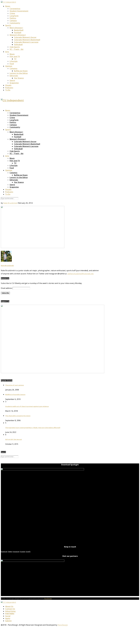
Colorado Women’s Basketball (27, 40)
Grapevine (14, 83)
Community (15, 23)
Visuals (8, 85)
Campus (13, 20)
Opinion (8, 66)
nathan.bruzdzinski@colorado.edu (80, 273)
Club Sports (15, 47)
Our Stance (19, 78)
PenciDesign (48, 598)
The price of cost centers (14, 385)
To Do (7, 90)
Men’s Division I (16, 28)
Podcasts (9, 87)
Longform (14, 16)
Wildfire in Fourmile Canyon (15, 394)
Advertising (10, 611)
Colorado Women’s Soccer (25, 37)
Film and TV (15, 56)
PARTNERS (9, 613)
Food (12, 64)
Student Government (19, 11)
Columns (13, 68)
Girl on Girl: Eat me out (13, 439)
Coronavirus (15, 8)
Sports (8, 25)
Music (12, 54)
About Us (9, 606)
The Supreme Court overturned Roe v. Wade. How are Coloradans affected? (32, 428)
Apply (7, 618)
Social (7, 616)
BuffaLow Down (21, 71)
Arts (7, 52)
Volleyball (18, 44)
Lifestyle (14, 61)
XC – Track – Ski (16, 49)
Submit (8, 621)
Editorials (14, 75)
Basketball (18, 30)
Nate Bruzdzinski (10, 203)
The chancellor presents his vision (17, 416)
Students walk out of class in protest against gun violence (27, 406)
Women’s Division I (18, 35)
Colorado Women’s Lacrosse (26, 42)
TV (15, 59)
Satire (12, 80)
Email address (6, 288)
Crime (12, 13)
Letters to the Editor (19, 73)
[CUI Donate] (52, 372)
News (7, 6)
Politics (13, 18)
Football (17, 32)
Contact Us (10, 609)
